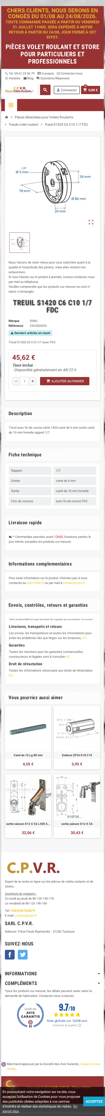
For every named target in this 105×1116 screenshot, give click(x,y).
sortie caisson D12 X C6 (77, 824)
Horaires (13, 78)
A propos (47, 73)
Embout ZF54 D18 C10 (77, 755)
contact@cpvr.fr (74, 583)
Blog (28, 78)
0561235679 (35, 583)
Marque (14, 321)
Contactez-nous (71, 73)
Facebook (10, 955)
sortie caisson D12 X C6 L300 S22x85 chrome (28, 824)
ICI (84, 638)
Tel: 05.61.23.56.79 (19, 73)
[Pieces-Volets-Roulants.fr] (19, 89)
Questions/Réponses (53, 78)
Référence (16, 326)
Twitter (23, 955)
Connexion (66, 90)
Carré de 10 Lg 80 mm (28, 755)
